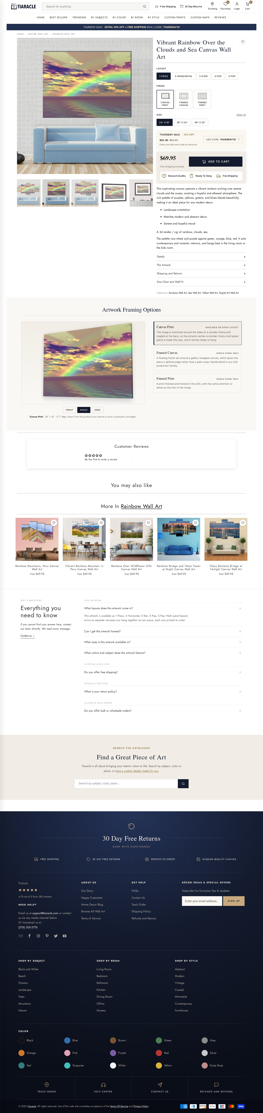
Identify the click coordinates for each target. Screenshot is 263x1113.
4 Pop (218, 76)
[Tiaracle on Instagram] (38, 936)
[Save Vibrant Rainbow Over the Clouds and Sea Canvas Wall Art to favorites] (243, 42)
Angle (83, 410)
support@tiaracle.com (45, 913)
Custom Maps (200, 17)
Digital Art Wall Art (229, 293)
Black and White (28, 969)
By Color (119, 17)
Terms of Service (91, 918)
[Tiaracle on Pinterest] (47, 936)
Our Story (87, 891)
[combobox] (91, 6)
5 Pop (232, 76)
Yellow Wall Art (210, 293)
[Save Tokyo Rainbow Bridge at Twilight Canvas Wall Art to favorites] (243, 523)
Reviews (220, 17)
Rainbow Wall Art (64, 34)
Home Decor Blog (92, 904)
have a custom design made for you (136, 771)
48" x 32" (200, 122)
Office (100, 1004)
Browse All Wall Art (93, 911)
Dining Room (104, 997)
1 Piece (163, 76)
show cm (241, 114)
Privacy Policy (141, 1106)
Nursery (101, 1010)
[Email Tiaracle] (20, 936)
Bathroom (102, 983)
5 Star (203, 76)
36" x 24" (182, 122)
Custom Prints (175, 17)
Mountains (24, 1004)
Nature (22, 1010)
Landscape (24, 990)
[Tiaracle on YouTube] (64, 936)
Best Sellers (58, 17)
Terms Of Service (119, 1106)
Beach (22, 976)
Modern (179, 976)
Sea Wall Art (194, 293)
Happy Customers (91, 898)
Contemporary (183, 1004)
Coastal (179, 990)
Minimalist (181, 997)
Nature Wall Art (38, 34)
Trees (21, 997)
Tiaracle (32, 1106)
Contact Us (138, 898)
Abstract (180, 969)
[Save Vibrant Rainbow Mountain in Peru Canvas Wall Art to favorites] (101, 523)
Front (69, 410)
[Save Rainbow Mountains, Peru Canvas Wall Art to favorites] (54, 523)
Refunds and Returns (144, 918)
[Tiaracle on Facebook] (29, 936)
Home (41, 17)
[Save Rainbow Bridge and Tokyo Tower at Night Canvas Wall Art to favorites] (195, 523)
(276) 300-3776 (28, 927)
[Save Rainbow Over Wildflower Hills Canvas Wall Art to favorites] (148, 523)
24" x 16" (164, 122)
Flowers (23, 983)
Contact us (28, 635)
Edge (97, 410)
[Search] (144, 6)
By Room (137, 17)
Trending (79, 17)
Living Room (104, 969)
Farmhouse (181, 1010)
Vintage (179, 983)
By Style (154, 17)
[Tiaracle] (23, 6)
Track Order (139, 904)
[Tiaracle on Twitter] (55, 936)
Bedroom (102, 976)
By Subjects (99, 17)
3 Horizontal (184, 76)
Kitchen (101, 990)
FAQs (135, 891)
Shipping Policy (141, 911)
